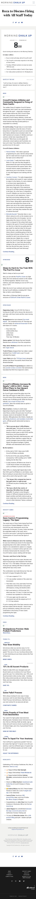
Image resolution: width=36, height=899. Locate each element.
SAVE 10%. (6, 685)
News (9, 871)
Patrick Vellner (10, 152)
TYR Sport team (21, 358)
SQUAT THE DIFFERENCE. (11, 753)
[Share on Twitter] (16, 22)
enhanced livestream (21, 323)
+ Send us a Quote (29, 79)
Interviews (27, 874)
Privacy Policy (23, 896)
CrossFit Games (26, 871)
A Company (33, 887)
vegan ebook (10, 347)
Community (9, 874)
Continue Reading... (9, 251)
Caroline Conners (11, 177)
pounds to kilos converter (14, 368)
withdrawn (14, 342)
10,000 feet (15, 353)
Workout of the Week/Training (26, 877)
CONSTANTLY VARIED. (10, 705)
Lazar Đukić (10, 160)
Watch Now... (7, 633)
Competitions (9, 876)
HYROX (9, 873)
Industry (26, 873)
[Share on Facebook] (13, 22)
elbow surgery (13, 799)
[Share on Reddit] (19, 22)
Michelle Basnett (11, 214)
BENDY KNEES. (7, 659)
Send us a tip (14, 766)
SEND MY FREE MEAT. (9, 731)
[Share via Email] (22, 22)
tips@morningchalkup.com (18, 829)
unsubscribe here (25, 842)
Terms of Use (13, 896)
